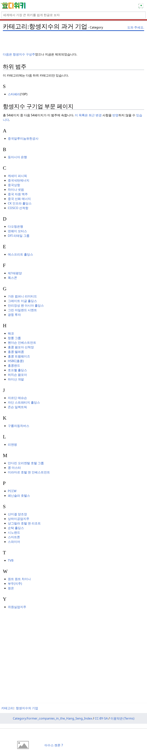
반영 (115, 115)
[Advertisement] (73, 38)
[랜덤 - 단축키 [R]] (141, 6)
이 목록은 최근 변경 (88, 115)
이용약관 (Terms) (122, 718)
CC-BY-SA (101, 718)
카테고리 (7, 708)
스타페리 (14, 94)
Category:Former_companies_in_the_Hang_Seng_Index (52, 718)
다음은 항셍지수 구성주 (19, 54)
